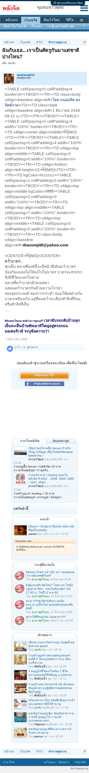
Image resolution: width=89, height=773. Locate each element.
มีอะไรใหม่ (52, 20)
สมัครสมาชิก (45, 375)
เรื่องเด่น (36, 26)
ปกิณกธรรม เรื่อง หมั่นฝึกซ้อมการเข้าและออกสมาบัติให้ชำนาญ (51, 701)
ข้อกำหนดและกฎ (79, 768)
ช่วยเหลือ (80, 762)
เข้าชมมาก (44, 635)
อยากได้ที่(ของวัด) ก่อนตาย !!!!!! (46, 616)
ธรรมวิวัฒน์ (35, 459)
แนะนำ (44, 519)
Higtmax (39, 724)
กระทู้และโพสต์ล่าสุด (60, 26)
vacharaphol (26, 75)
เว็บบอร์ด (30, 20)
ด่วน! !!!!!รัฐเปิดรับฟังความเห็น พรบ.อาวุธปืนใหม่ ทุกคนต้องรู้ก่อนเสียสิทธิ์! (49, 604)
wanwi (32, 533)
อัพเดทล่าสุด (61, 441)
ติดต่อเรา (64, 762)
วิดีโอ (70, 20)
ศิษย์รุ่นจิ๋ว (40, 666)
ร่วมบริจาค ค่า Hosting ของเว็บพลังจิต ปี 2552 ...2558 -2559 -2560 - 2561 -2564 (51, 478)
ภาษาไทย (9, 762)
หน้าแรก (11, 20)
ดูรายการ (32, 347)
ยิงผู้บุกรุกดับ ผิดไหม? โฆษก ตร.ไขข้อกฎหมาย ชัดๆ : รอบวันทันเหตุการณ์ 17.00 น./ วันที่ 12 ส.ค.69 (49, 588)
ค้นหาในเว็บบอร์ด (15, 26)
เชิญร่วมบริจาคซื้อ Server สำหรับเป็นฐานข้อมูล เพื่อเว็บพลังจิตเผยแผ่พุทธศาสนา (50, 452)
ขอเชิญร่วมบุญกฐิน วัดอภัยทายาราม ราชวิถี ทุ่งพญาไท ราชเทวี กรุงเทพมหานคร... (51, 717)
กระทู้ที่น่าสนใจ (45, 565)
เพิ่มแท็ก (12, 63)
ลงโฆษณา (50, 762)
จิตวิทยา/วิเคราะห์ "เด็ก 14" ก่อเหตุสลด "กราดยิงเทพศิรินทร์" (50, 573)
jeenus (38, 736)
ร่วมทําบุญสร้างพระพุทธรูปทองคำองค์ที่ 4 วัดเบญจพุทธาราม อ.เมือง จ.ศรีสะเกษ (49, 659)
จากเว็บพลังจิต (30, 441)
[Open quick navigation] (84, 42)
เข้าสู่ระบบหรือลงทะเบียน (68, 3)
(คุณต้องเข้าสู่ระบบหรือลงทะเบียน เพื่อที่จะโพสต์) (52, 363)
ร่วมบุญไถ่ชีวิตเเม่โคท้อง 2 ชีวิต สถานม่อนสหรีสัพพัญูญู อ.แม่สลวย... (51, 672)
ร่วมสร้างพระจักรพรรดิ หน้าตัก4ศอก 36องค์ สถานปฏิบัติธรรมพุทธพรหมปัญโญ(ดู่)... (51, 688)
